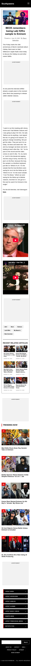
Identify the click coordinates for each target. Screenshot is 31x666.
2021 (6, 327)
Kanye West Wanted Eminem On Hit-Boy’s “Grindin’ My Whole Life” (21, 355)
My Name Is (17, 330)
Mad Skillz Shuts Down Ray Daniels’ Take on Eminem (8, 370)
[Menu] (28, 3)
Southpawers (8, 3)
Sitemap (21, 650)
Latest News (9, 591)
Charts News (9, 616)
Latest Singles (10, 601)
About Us (8, 647)
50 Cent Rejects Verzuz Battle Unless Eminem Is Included (9, 386)
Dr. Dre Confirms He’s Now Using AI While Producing (14, 555)
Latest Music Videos (12, 611)
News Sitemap (15, 652)
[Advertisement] (16, 73)
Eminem (19, 327)
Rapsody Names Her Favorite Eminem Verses (21, 386)
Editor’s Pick (9, 626)
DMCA (23, 647)
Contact (16, 647)
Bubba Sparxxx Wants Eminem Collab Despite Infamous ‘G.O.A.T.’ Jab (21, 371)
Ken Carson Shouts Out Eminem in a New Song (9, 355)
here (4, 192)
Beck (12, 327)
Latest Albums (10, 606)
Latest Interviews (11, 596)
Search (26, 642)
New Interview (8, 334)
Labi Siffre (7, 330)
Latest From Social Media (14, 621)
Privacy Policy (11, 650)
